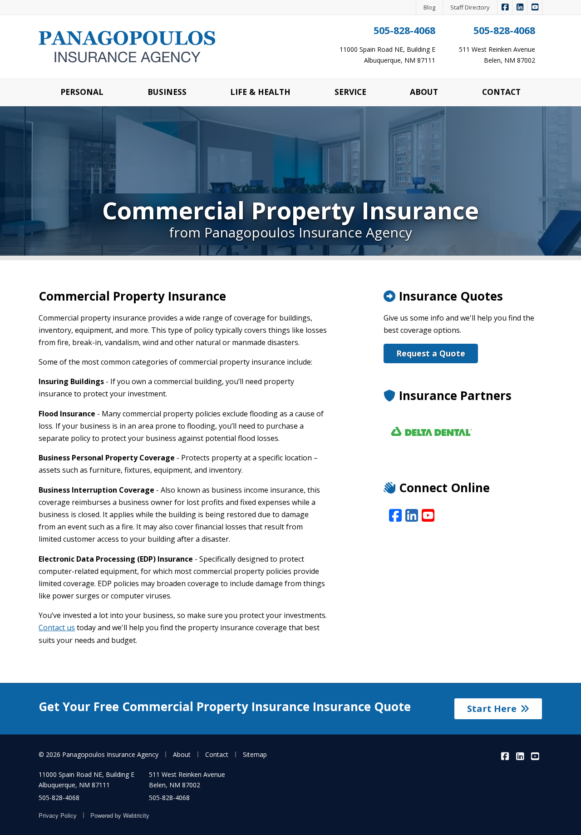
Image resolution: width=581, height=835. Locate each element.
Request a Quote (430, 353)
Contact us (57, 627)
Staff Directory (470, 7)
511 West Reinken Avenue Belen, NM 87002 (187, 780)
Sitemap (255, 754)
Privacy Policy (58, 815)
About (182, 754)
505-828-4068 (404, 30)
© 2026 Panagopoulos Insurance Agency (98, 754)
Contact (216, 754)
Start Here (492, 708)
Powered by (119, 815)
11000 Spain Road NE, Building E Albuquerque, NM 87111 (86, 780)
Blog (429, 7)
